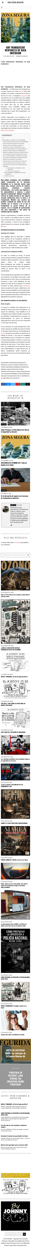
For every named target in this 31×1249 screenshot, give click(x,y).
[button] (28, 555)
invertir (21, 91)
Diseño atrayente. (9, 176)
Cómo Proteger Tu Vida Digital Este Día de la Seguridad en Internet (15, 431)
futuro (5, 226)
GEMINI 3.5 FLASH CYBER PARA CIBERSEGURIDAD (14, 823)
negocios (24, 96)
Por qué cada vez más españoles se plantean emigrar (13, 1126)
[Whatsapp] (22, 384)
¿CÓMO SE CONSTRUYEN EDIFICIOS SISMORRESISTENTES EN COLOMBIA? (11, 649)
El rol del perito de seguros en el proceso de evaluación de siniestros (14, 497)
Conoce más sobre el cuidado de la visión (12, 1035)
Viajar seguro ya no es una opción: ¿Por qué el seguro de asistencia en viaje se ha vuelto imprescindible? (14, 885)
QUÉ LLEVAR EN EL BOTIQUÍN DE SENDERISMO (13, 732)
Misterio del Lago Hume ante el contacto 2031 (14, 1145)
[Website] (11, 525)
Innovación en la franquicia (14, 171)
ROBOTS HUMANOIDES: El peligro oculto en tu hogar (14, 1007)
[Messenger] (8, 384)
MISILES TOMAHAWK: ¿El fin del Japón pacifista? (14, 677)
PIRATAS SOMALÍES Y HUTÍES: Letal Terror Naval (14, 860)
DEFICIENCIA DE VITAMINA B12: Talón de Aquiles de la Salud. (14, 464)
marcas (3, 333)
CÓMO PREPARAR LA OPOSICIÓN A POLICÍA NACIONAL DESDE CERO (15, 978)
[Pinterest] (18, 384)
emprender (26, 286)
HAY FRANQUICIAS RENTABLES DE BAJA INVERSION (16, 168)
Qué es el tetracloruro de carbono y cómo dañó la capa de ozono (15, 595)
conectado (17, 542)
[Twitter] (13, 384)
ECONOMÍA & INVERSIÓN (22, 56)
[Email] (27, 384)
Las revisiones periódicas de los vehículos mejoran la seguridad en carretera (15, 760)
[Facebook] (3, 384)
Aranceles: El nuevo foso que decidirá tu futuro (14, 1136)
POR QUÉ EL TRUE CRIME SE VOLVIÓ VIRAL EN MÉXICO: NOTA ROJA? (13, 704)
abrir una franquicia (8, 130)
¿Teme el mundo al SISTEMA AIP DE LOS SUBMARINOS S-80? (12, 785)
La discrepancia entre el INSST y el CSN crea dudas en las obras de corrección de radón (14, 925)
